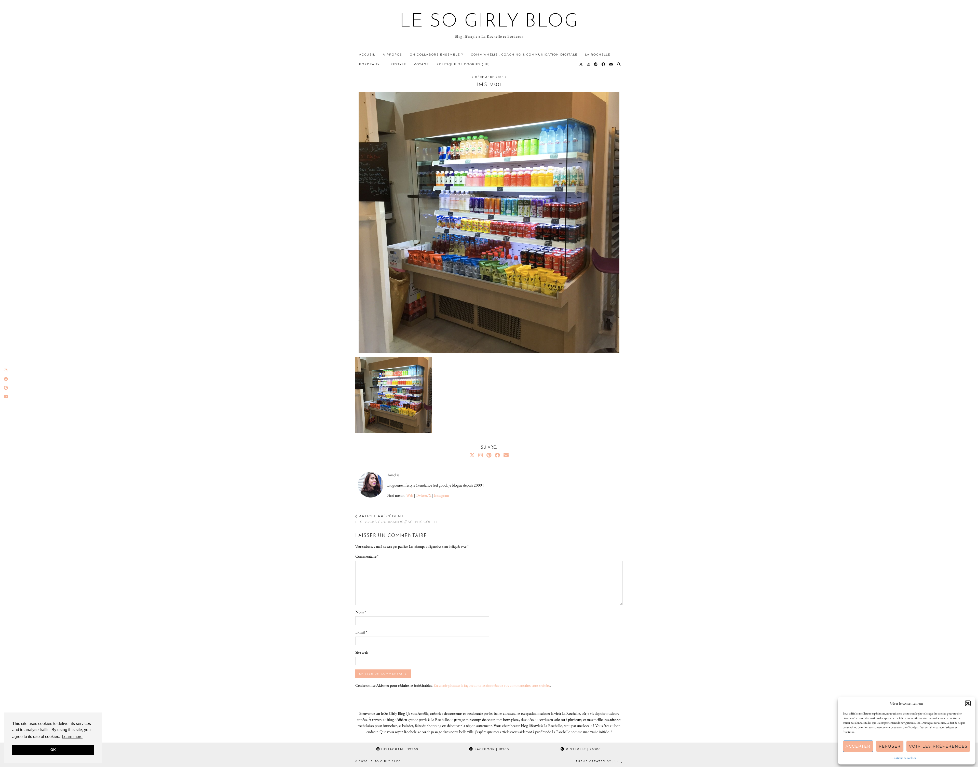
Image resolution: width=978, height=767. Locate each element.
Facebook (491, 749)
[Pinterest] (596, 64)
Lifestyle (396, 64)
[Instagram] (588, 64)
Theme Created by (599, 761)
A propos (392, 54)
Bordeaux (369, 64)
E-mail (361, 632)
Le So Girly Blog (489, 22)
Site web (361, 652)
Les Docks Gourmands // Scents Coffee (397, 519)
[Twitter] (581, 64)
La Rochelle (597, 54)
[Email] (611, 64)
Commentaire (366, 556)
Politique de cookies (904, 758)
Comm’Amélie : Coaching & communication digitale (524, 54)
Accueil (367, 54)
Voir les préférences (938, 746)
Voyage (421, 64)
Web (409, 495)
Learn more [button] (72, 736)
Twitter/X (423, 495)
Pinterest (583, 749)
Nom (360, 612)
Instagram (441, 495)
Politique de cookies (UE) (463, 64)
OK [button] (53, 750)
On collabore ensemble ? (436, 54)
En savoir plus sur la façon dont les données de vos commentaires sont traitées (491, 685)
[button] (967, 703)
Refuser (890, 746)
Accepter (858, 746)
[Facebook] (604, 64)
